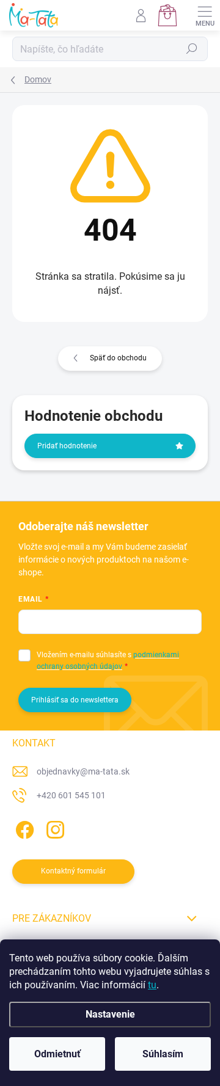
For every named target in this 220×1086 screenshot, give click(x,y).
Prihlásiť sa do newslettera (75, 700)
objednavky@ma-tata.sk (83, 771)
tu (152, 985)
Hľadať (192, 49)
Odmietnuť (57, 1054)
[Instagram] (53, 828)
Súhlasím (162, 1054)
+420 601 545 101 (71, 795)
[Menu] (204, 15)
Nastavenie (110, 1014)
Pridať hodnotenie (67, 446)
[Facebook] (23, 828)
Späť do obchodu (118, 358)
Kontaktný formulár (73, 871)
